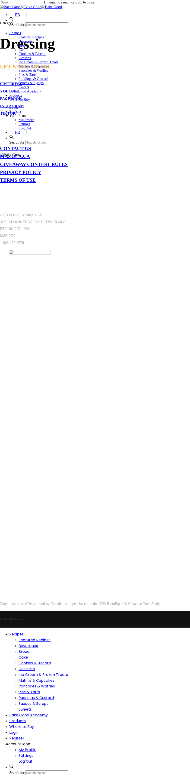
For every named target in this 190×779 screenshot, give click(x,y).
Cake (23, 657)
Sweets (25, 709)
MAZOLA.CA (15, 156)
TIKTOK (8, 113)
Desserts (27, 669)
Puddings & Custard (36, 697)
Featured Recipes (35, 640)
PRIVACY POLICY (20, 172)
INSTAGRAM (12, 106)
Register (16, 738)
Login (14, 732)
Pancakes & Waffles (37, 686)
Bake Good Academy (28, 715)
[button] (11, 20)
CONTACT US (15, 148)
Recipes (16, 634)
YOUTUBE (9, 91)
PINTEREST (11, 84)
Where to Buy (21, 726)
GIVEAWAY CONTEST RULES (34, 164)
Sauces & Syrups (33, 703)
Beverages (28, 645)
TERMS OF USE (18, 180)
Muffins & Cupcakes (36, 680)
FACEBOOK (11, 98)
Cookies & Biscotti (35, 663)
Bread (24, 651)
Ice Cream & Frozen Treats (43, 674)
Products (17, 721)
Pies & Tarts (29, 692)
